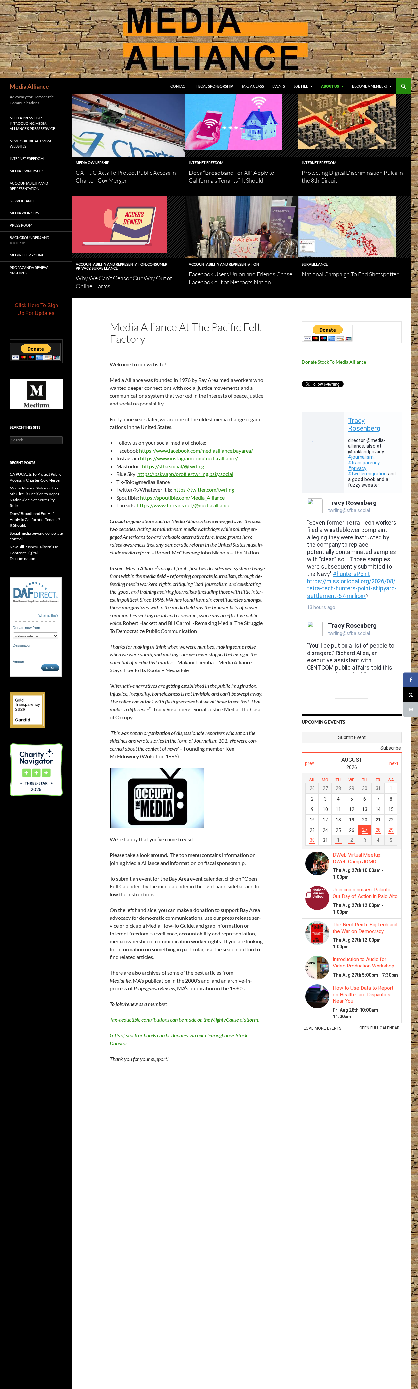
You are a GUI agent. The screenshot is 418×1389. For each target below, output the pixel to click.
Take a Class (252, 86)
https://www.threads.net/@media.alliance (183, 505)
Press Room (21, 225)
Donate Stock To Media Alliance (334, 362)
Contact (178, 86)
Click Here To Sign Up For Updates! (36, 309)
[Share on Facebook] (410, 679)
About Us (330, 86)
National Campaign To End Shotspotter (350, 274)
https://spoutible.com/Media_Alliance (182, 497)
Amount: (19, 662)
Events (278, 86)
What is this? (48, 615)
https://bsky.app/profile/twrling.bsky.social (185, 474)
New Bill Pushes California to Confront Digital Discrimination (34, 552)
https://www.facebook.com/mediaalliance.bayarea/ (195, 450)
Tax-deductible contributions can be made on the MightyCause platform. (184, 1020)
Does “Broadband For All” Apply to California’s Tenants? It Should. (35, 519)
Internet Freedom (206, 162)
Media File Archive (27, 255)
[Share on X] (410, 694)
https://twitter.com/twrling (203, 490)
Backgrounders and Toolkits (29, 240)
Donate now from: (27, 628)
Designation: (22, 645)
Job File (301, 86)
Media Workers (24, 213)
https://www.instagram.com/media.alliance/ (189, 458)
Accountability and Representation (111, 264)
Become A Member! (369, 86)
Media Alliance (29, 86)
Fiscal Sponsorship (214, 86)
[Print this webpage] (410, 709)
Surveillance (105, 268)
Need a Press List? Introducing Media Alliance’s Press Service (32, 123)
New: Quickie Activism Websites (30, 144)
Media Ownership (92, 162)
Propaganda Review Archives (29, 270)
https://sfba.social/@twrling (173, 466)
